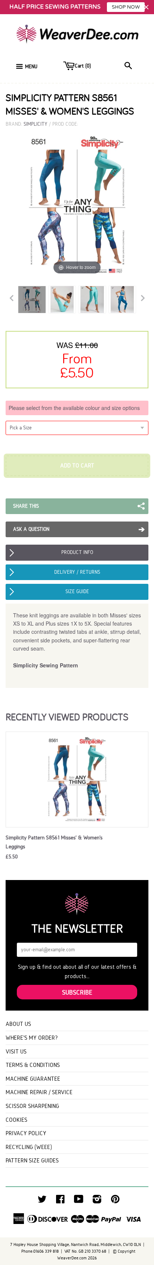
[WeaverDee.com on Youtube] (78, 1201)
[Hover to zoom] (77, 204)
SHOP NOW (126, 7)
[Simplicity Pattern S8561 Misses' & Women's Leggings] (32, 299)
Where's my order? (32, 1037)
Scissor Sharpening (32, 1106)
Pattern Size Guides (32, 1160)
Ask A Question (31, 529)
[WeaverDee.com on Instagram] (97, 1201)
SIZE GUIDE (77, 591)
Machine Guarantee (33, 1078)
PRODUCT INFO (77, 552)
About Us (18, 1024)
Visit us (16, 1051)
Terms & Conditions (33, 1065)
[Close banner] (146, 7)
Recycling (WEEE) (29, 1147)
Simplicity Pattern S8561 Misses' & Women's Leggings (54, 842)
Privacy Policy (26, 1133)
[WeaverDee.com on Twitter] (42, 1201)
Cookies (16, 1120)
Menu (31, 66)
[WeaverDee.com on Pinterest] (115, 1201)
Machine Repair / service (39, 1092)
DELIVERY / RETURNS (77, 572)
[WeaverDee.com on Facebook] (60, 1201)
